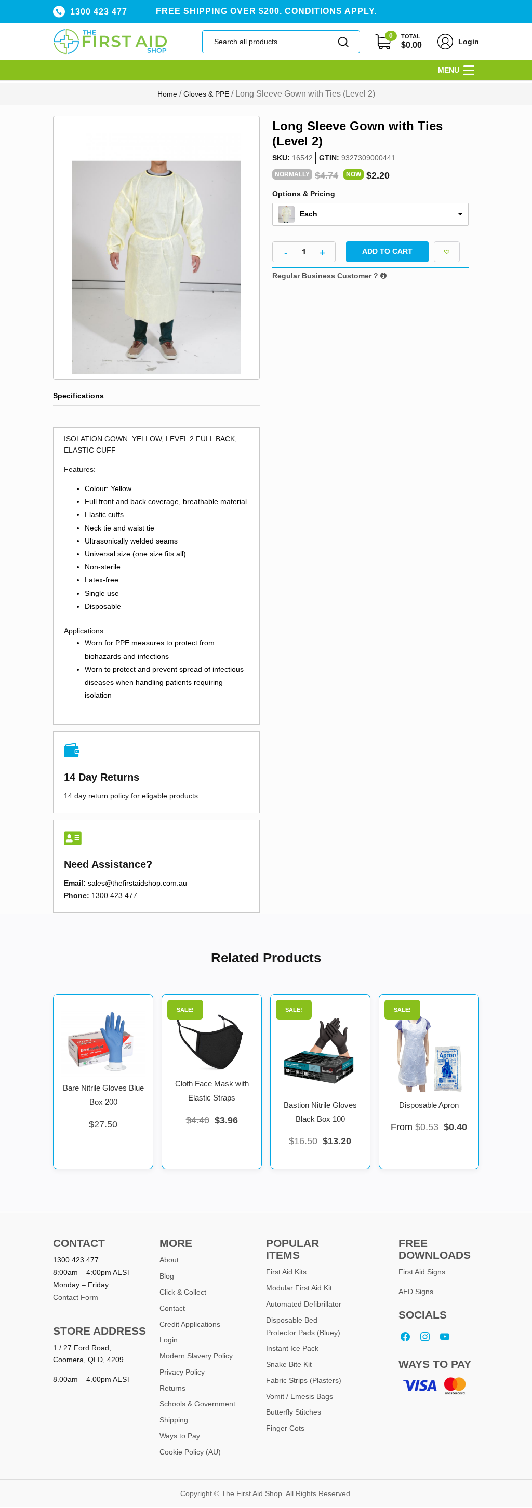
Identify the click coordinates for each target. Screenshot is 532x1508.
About (169, 1260)
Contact (172, 1308)
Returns (172, 1388)
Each (308, 214)
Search (344, 42)
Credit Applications (189, 1324)
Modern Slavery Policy (196, 1356)
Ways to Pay (179, 1436)
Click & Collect (182, 1292)
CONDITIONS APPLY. (331, 11)
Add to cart (387, 251)
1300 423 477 (98, 11)
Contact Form (75, 1297)
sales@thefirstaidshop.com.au (137, 883)
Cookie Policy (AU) (190, 1452)
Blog (166, 1276)
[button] (448, 70)
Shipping (173, 1420)
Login (468, 41)
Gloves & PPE (206, 94)
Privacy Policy (182, 1372)
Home (167, 94)
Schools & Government (197, 1404)
